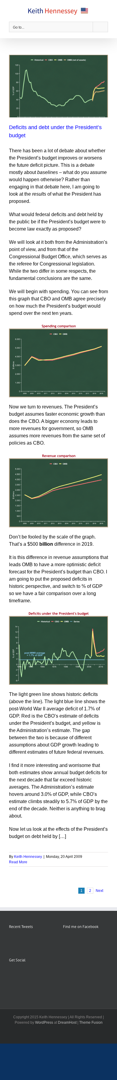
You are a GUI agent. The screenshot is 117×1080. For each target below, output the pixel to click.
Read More (18, 862)
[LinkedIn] (35, 975)
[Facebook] (11, 975)
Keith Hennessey (28, 857)
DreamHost (67, 1022)
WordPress (44, 1022)
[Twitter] (27, 975)
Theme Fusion (91, 1022)
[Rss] (19, 975)
